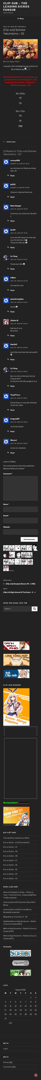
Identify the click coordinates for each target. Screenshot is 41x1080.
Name (6, 504)
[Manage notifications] (36, 1075)
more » (11, 570)
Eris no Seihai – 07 (10, 860)
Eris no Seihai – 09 (10, 851)
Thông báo (11, 142)
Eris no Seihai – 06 (10, 865)
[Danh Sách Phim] (16, 650)
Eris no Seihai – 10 (10, 847)
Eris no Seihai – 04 (10, 874)
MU (20, 103)
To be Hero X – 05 (20, 917)
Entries (7, 1062)
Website (6, 527)
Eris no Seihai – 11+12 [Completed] (16, 842)
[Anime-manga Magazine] (16, 725)
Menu (22, 19)
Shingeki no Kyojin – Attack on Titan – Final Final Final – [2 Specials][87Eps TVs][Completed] (19, 895)
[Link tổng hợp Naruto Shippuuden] (16, 665)
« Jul (10, 1023)
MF (20, 98)
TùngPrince (15, 395)
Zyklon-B (22, 26)
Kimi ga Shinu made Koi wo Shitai (16, 838)
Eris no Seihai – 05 (10, 870)
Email (6, 516)
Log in (5, 1049)
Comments (9, 1067)
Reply (12, 176)
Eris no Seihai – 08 (10, 856)
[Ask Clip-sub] (16, 678)
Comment (7, 474)
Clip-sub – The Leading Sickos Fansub (16, 6)
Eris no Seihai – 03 (10, 879)
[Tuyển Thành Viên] (16, 825)
